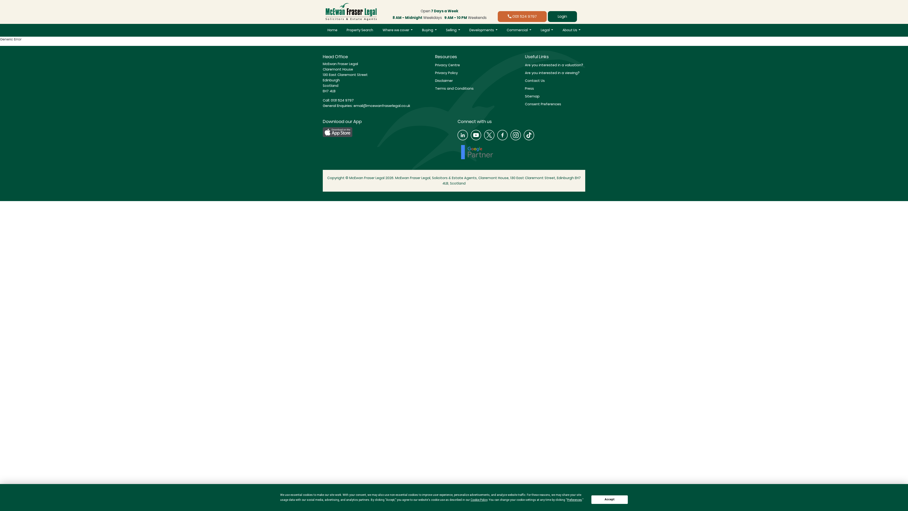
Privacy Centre (447, 65)
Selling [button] (451, 30)
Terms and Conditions (454, 88)
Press (529, 88)
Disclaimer (444, 80)
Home (332, 30)
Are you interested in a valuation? (554, 65)
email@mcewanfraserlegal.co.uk (381, 105)
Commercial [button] (517, 30)
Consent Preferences (543, 104)
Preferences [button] (574, 500)
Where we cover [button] (396, 30)
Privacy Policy (446, 72)
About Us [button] (570, 30)
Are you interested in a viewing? (552, 72)
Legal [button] (545, 30)
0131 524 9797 (524, 16)
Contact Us (535, 80)
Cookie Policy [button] (479, 500)
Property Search (360, 30)
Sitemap (532, 96)
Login (562, 16)
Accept (610, 499)
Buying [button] (428, 30)
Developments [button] (482, 30)
